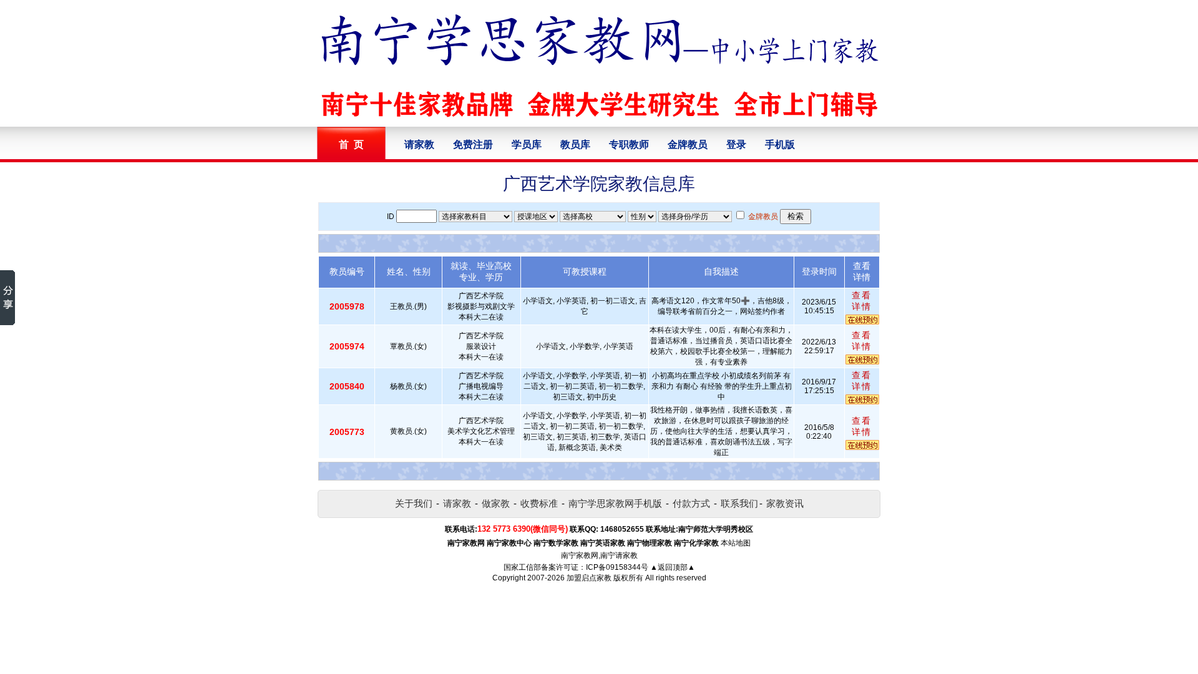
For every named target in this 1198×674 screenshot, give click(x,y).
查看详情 (862, 300)
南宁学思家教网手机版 (615, 503)
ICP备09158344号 (617, 567)
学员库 (527, 144)
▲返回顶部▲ (672, 567)
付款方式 (691, 503)
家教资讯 (785, 503)
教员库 (575, 144)
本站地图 (736, 543)
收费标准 (539, 503)
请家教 (419, 144)
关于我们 (413, 503)
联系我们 (739, 503)
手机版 (780, 144)
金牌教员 (688, 144)
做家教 (496, 503)
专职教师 (629, 144)
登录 (736, 144)
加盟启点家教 (589, 578)
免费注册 (473, 144)
